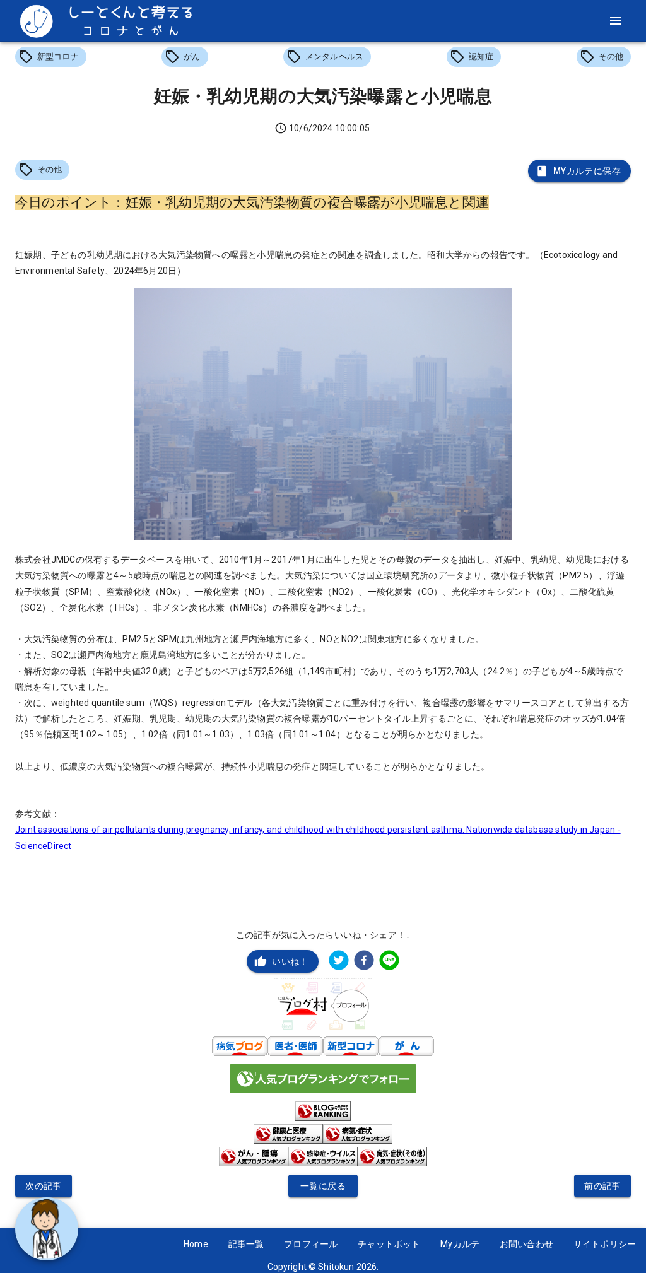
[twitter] (339, 961)
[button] (50, 57)
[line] (389, 961)
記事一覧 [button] (246, 1244)
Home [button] (196, 1244)
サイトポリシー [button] (604, 1244)
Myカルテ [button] (459, 1244)
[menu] (616, 21)
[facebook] (364, 961)
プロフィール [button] (311, 1244)
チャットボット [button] (389, 1244)
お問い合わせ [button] (526, 1244)
